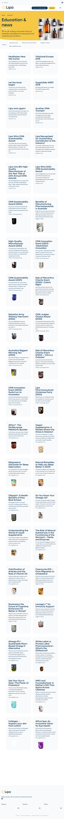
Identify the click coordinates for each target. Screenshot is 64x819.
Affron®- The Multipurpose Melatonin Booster (18, 427)
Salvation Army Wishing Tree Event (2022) (18, 316)
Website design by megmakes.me (40, 815)
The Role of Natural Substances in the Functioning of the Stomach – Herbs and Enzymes (45, 535)
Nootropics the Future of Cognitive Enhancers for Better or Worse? (18, 607)
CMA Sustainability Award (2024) (18, 202)
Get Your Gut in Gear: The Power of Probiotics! (18, 682)
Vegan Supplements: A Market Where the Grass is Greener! (45, 428)
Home (3, 15)
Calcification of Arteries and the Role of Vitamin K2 (17, 571)
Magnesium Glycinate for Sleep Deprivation (18, 464)
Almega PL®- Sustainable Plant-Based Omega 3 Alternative (18, 645)
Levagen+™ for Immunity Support (45, 605)
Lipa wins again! (16, 108)
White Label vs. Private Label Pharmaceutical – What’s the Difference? (45, 646)
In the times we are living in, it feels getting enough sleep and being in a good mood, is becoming (18, 434)
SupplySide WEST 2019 (45, 83)
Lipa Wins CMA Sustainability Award (16, 138)
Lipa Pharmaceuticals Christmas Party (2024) (45, 391)
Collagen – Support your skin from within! (17, 723)
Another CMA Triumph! (43, 109)
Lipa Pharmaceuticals (25, 815)
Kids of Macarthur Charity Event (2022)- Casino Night (45, 281)
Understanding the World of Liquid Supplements (18, 532)
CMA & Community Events (29, 43)
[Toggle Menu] (60, 8)
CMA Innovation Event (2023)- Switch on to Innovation (16, 391)
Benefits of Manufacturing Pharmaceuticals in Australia (45, 205)
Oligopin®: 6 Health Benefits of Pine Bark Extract (18, 497)
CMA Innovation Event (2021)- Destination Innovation (44, 244)
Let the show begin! (15, 83)
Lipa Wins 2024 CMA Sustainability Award (45, 169)
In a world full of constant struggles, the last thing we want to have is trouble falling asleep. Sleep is (18, 471)
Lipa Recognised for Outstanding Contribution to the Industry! (45, 139)
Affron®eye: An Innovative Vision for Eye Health (44, 723)
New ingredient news (15, 46)
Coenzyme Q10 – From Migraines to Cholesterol (45, 571)
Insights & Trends (45, 43)
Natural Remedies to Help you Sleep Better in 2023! (45, 464)
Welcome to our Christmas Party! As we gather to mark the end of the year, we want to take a (45, 399)
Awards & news (13, 43)
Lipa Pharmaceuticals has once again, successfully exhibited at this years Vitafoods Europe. (45, 63)
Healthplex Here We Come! (16, 57)
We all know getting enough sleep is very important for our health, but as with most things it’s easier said (45, 471)
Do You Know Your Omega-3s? (45, 496)
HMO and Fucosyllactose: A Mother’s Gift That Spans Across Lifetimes (45, 685)
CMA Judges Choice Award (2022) (43, 316)
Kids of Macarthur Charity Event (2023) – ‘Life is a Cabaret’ (45, 354)
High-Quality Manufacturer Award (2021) (15, 243)
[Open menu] (18, 808)
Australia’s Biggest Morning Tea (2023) (18, 352)
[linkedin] (62, 2)
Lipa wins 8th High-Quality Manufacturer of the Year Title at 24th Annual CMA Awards (18, 172)
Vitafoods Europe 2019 (45, 57)
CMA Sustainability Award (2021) (18, 278)
